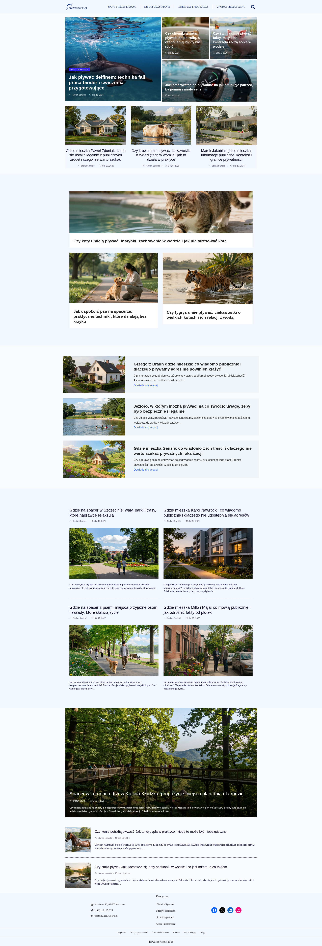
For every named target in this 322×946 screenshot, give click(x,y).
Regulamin (122, 932)
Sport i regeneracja (122, 6)
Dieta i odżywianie (157, 6)
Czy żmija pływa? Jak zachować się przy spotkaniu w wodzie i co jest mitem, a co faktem (161, 867)
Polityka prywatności (139, 932)
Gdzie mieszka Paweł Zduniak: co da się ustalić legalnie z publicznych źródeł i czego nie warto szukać (96, 155)
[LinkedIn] (230, 910)
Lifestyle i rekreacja (193, 6)
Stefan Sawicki (79, 95)
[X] (222, 910)
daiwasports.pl (157, 941)
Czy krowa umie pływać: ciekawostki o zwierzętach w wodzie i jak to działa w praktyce (161, 155)
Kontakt (176, 932)
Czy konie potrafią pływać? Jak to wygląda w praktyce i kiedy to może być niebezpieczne (161, 831)
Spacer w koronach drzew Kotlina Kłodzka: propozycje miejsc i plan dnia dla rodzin (156, 793)
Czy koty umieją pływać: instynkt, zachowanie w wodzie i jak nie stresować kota (150, 241)
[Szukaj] (253, 7)
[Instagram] (238, 910)
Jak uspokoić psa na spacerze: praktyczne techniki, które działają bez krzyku (109, 316)
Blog (202, 932)
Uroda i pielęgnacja (231, 6)
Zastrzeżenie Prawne (160, 932)
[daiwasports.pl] (76, 6)
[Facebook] (214, 910)
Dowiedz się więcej (146, 385)
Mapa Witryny (190, 932)
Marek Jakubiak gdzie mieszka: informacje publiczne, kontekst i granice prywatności (226, 155)
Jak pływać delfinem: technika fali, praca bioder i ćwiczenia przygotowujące (108, 82)
